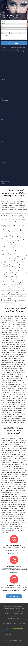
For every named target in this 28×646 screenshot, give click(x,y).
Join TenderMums (18, 628)
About (6, 638)
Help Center (13, 640)
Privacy (21, 638)
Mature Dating (9, 611)
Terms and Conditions (17, 47)
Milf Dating (19, 611)
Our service (8, 628)
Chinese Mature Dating (17, 626)
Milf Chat (6, 626)
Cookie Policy (6, 49)
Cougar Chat (22, 623)
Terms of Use (13, 638)
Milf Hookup (8, 606)
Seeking (3, 26)
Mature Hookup (20, 608)
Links (13, 643)
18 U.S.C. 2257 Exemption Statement (8, 630)
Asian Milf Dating (13, 618)
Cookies (5, 640)
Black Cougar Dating (13, 621)
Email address (5, 35)
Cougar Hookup (18, 606)
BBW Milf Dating (18, 613)
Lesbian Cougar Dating (9, 623)
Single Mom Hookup (8, 608)
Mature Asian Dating (13, 616)
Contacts (21, 640)
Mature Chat (8, 613)
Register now (14, 596)
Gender (3, 21)
